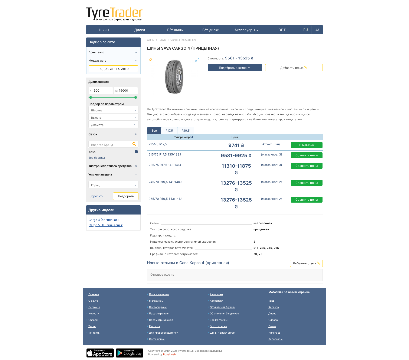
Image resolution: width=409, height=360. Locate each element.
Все (154, 130)
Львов (272, 326)
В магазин (306, 145)
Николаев (274, 332)
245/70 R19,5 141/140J (165, 182)
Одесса (273, 319)
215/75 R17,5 (158, 144)
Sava (92, 152)
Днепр (272, 313)
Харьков (273, 307)
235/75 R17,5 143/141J (165, 165)
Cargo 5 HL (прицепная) (106, 225)
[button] (246, 30)
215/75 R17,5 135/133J (165, 154)
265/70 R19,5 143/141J (165, 198)
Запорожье (275, 339)
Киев (271, 300)
